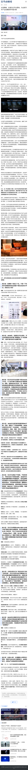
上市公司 (16, 12)
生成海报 (5, 706)
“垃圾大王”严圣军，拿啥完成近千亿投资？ (11, 726)
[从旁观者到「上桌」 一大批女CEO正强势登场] (5, 744)
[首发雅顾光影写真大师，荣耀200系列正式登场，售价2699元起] (5, 751)
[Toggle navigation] (26, 1)
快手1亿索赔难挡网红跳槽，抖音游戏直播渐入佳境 (18, 735)
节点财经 (2, 12)
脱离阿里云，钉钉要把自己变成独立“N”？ (18, 757)
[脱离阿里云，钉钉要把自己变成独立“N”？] (5, 759)
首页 (2, 4)
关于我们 (2, 767)
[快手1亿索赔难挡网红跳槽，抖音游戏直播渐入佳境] (5, 737)
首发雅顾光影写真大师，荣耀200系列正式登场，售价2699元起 (18, 750)
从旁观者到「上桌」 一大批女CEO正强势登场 (17, 743)
